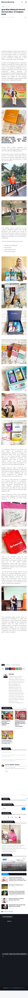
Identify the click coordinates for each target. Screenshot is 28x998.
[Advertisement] (14, 35)
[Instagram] (15, 817)
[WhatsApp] (16, 669)
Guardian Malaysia (15, 665)
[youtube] (19, 817)
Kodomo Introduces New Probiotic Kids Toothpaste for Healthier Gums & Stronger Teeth (17, 879)
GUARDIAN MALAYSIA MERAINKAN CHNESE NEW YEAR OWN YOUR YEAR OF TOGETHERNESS (20, 723)
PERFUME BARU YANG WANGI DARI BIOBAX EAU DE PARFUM (17, 905)
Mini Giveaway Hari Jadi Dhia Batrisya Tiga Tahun (16, 899)
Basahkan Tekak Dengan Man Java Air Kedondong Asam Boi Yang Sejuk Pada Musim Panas (17, 893)
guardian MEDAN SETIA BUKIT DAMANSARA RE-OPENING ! (5, 723)
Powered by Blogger (8, 911)
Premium (10, 988)
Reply (6, 771)
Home (2, 6)
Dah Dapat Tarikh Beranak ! (16, 885)
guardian (7, 6)
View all (25, 708)
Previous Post (5, 795)
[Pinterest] (13, 669)
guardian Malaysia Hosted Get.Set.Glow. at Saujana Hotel (7, 742)
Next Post (23, 795)
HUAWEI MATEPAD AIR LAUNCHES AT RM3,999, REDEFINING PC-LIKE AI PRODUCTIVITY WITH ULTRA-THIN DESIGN (13, 864)
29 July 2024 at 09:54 (22, 766)
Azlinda (11, 674)
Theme (23, 988)
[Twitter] (10, 669)
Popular (5, 874)
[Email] (20, 669)
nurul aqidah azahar (12, 765)
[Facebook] (6, 669)
